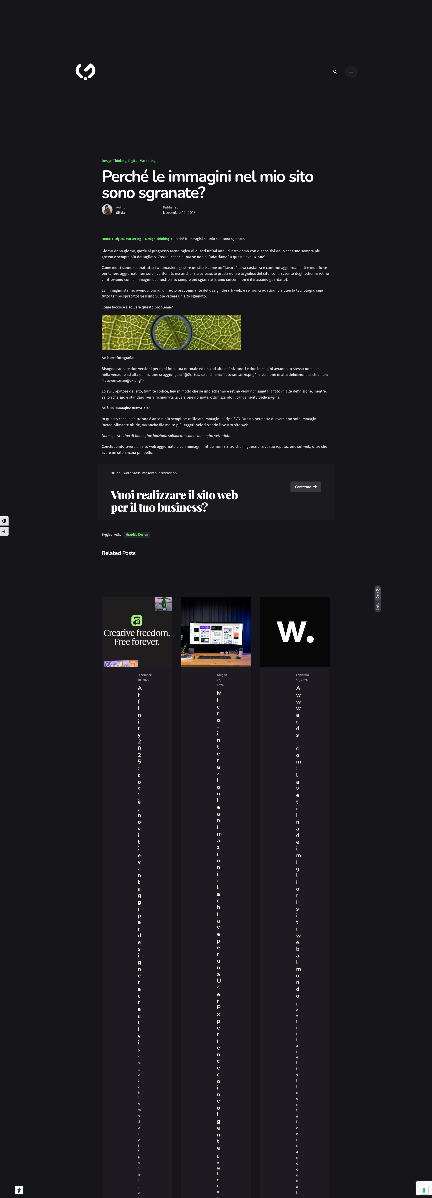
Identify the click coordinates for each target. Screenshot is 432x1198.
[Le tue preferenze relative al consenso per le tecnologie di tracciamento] (424, 1190)
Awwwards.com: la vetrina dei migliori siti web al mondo (298, 842)
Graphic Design (137, 535)
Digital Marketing (141, 161)
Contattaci (303, 486)
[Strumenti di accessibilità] (19, 1190)
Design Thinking (114, 161)
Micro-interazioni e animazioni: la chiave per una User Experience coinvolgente (219, 921)
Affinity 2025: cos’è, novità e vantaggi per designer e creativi (140, 865)
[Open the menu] (351, 72)
